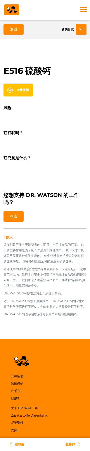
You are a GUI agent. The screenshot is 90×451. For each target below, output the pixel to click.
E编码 (15, 398)
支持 (14, 430)
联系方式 (17, 391)
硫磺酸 (19, 444)
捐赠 (13, 216)
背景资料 (17, 423)
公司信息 (17, 376)
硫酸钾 (70, 444)
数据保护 (17, 383)
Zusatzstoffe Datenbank (29, 415)
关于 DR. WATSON (24, 408)
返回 (13, 29)
